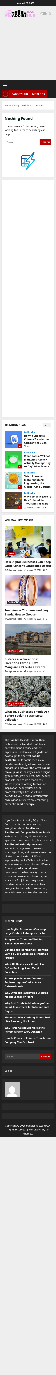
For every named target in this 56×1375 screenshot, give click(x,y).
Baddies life (29, 432)
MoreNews (35, 1129)
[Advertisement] (28, 48)
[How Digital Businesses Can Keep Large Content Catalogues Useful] (28, 542)
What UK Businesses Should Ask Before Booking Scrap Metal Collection (27, 715)
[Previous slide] (45, 425)
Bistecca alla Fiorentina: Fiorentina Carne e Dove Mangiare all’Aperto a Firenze (25, 663)
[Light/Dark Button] (43, 13)
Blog (21, 651)
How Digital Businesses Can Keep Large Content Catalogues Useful (28, 564)
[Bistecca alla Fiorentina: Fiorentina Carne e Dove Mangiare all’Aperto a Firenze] (28, 639)
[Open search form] (50, 14)
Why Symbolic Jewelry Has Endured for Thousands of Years (13, 500)
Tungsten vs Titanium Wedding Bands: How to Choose (26, 612)
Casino (11, 553)
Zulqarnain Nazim (14, 570)
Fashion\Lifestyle (16, 602)
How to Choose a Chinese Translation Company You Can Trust (13, 439)
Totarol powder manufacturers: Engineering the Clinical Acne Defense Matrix (13, 480)
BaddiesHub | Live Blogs (28, 94)
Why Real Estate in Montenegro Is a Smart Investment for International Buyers (27, 1007)
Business (12, 651)
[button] (5, 84)
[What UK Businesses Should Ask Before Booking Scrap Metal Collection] (28, 691)
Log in (8, 1070)
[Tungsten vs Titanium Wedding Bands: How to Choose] (28, 590)
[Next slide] (49, 425)
